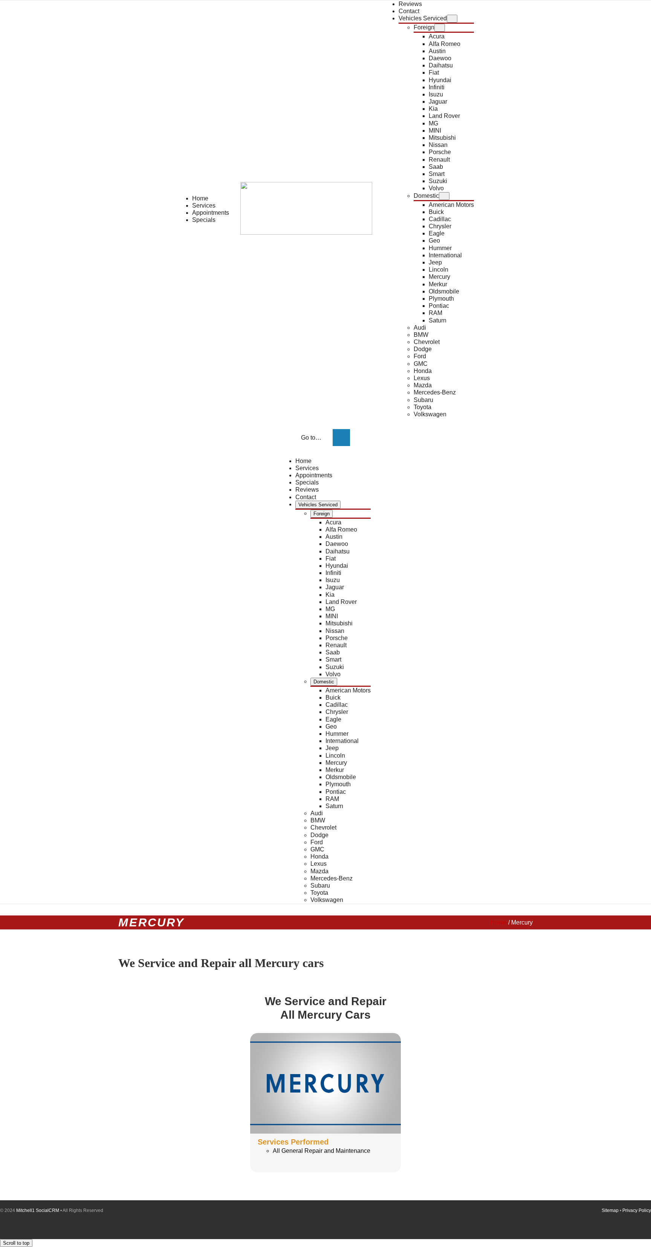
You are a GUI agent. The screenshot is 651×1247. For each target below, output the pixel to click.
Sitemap (610, 1210)
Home (499, 922)
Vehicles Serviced (423, 18)
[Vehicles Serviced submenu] (452, 19)
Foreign (424, 27)
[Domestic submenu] (444, 196)
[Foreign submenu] (439, 28)
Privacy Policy (636, 1210)
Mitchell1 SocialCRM (37, 1210)
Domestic (426, 196)
